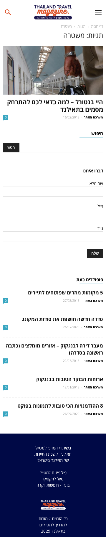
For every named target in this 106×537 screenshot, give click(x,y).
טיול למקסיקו (53, 479)
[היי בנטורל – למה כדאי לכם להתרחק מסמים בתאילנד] (53, 70)
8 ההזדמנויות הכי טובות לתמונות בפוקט (60, 405)
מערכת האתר (93, 117)
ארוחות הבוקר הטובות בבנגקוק (69, 379)
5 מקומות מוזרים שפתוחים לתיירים (65, 292)
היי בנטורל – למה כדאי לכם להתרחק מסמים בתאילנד (55, 105)
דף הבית (97, 26)
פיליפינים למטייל (53, 472)
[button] (8, 12)
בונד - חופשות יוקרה (53, 485)
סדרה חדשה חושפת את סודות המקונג (62, 319)
